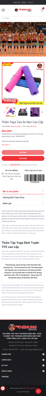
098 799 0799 (15, 165)
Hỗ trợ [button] (4, 365)
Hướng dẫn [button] (6, 354)
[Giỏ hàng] (42, 10)
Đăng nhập (16, 2)
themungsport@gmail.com (34, 349)
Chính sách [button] (6, 360)
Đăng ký (24, 2)
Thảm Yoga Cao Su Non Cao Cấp (34, 170)
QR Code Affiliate (11, 170)
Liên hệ (30, 2)
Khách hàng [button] (7, 371)
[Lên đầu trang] (38, 391)
